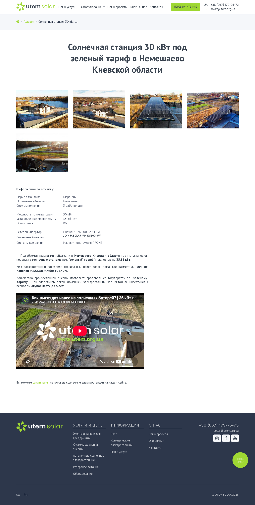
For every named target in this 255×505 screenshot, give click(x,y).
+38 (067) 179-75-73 (225, 4)
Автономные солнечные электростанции (88, 458)
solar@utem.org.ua (223, 9)
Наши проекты (117, 7)
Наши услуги (119, 452)
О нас (143, 7)
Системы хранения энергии (85, 447)
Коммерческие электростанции (121, 442)
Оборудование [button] (91, 7)
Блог (133, 7)
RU (206, 9)
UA (206, 4)
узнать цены (41, 382)
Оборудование (83, 474)
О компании (156, 441)
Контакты (156, 7)
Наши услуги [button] (66, 7)
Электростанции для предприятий (87, 436)
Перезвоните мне (185, 6)
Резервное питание (86, 467)
